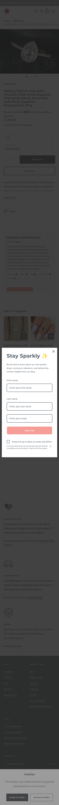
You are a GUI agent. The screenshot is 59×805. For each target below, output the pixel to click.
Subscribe (29, 430)
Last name (12, 398)
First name (12, 380)
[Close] (53, 351)
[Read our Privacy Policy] (50, 446)
